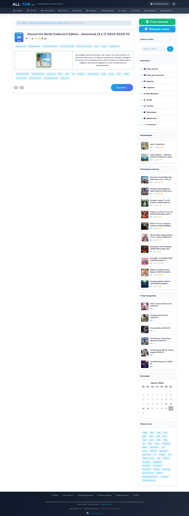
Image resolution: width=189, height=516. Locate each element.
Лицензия (166, 469)
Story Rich (146, 465)
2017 (165, 433)
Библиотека (151, 118)
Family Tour (65, 78)
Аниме (149, 100)
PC (73, 74)
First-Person (154, 447)
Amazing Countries (50, 78)
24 (143, 408)
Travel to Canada (35, 78)
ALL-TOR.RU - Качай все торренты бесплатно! (37, 23)
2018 (144, 436)
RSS (137, 495)
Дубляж (156, 469)
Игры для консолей (155, 75)
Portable (162, 455)
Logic (119, 74)
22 (166, 404)
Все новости (68, 495)
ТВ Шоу (149, 106)
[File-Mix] (42, 38)
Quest (96, 46)
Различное (151, 124)
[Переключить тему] (174, 3)
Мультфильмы (151, 94)
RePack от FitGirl (148, 458)
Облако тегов (62, 23)
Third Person (157, 465)
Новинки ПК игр (34, 46)
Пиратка (160, 473)
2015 (152, 433)
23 (171, 404)
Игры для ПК (20, 46)
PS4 (169, 455)
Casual (104, 46)
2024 (67, 74)
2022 (144, 440)
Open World (147, 455)
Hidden (126, 74)
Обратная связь (123, 495)
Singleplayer (157, 462)
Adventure (166, 443)
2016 (158, 433)
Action (157, 443)
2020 (158, 436)
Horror (145, 451)
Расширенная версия (150, 477)
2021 (164, 436)
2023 (60, 74)
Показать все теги (149, 480)
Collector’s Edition (38, 74)
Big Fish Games (93, 74)
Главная (55, 495)
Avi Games (81, 74)
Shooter (166, 458)
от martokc (164, 477)
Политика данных (105, 495)
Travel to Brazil (21, 78)
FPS (163, 447)
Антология (51, 74)
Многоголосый (148, 473)
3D (144, 443)
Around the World (22, 74)
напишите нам (106, 504)
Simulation (146, 462)
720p (149, 443)
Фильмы (150, 81)
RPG (158, 458)
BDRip (145, 447)
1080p (145, 433)
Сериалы (150, 87)
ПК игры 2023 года (67, 46)
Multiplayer (163, 451)
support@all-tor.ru (75, 509)
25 (148, 408)
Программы (151, 112)
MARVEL (153, 451)
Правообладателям (85, 495)
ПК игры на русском (84, 46)
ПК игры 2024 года (50, 46)
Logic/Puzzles (114, 46)
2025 (165, 440)
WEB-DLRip (147, 469)
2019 (151, 436)
